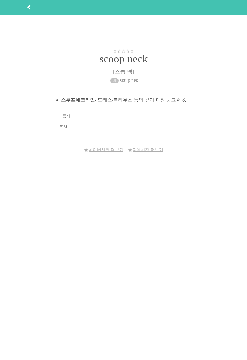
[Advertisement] (123, 31)
